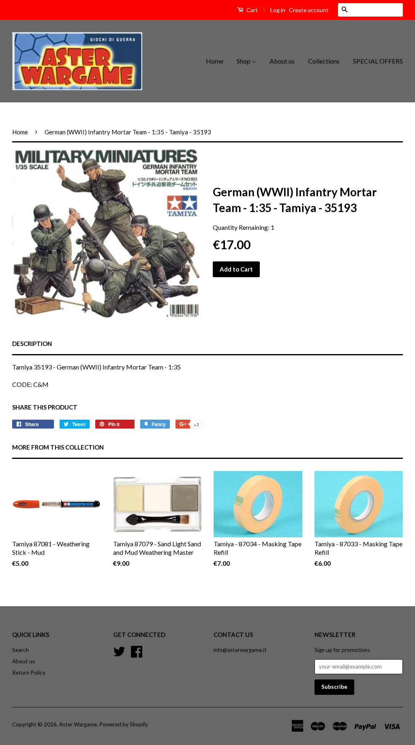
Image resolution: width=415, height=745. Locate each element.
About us (282, 61)
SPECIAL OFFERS (378, 61)
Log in (277, 9)
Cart (251, 9)
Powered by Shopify (123, 724)
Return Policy (28, 672)
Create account (309, 9)
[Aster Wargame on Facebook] (136, 650)
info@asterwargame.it (240, 650)
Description (32, 343)
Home (214, 61)
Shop (244, 61)
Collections (324, 61)
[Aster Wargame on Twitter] (119, 650)
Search (20, 650)
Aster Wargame (78, 724)
